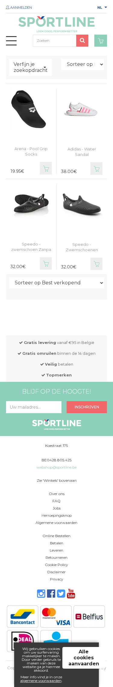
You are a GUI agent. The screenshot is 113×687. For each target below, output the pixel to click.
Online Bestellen (56, 536)
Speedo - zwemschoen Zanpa (31, 247)
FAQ (56, 501)
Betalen (56, 543)
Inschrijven (87, 407)
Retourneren (56, 557)
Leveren (56, 550)
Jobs (57, 508)
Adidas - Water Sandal (81, 152)
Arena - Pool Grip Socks (31, 151)
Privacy (56, 579)
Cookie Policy (56, 564)
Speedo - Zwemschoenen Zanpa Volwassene (81, 250)
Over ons (56, 493)
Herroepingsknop (57, 515)
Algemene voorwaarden (56, 522)
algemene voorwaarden (40, 680)
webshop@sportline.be (56, 467)
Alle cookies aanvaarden (83, 658)
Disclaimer (56, 572)
